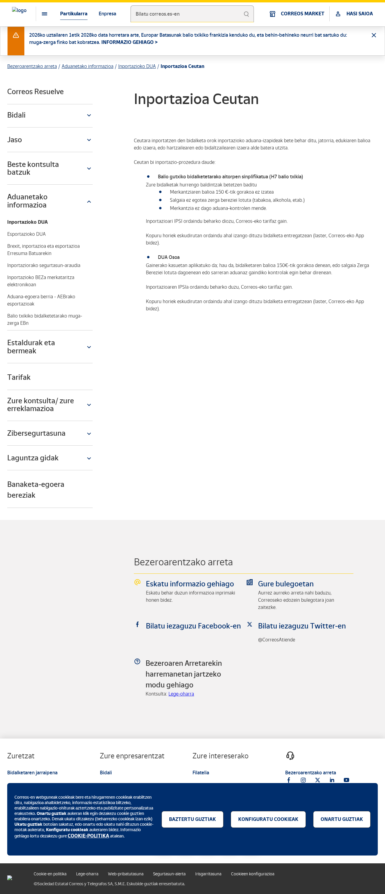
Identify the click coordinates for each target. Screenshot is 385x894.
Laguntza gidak (33, 457)
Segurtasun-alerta (169, 874)
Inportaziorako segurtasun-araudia (43, 265)
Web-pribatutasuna (125, 874)
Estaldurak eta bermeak (31, 346)
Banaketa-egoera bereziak (35, 489)
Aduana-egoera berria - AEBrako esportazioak (41, 300)
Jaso (14, 139)
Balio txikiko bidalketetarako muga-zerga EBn (44, 319)
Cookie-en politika (50, 874)
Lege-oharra (181, 694)
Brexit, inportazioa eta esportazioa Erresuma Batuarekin (43, 249)
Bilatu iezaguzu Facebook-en (193, 626)
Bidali (16, 115)
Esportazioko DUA (26, 234)
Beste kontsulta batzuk (33, 168)
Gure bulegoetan (286, 583)
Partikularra (74, 14)
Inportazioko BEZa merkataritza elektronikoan (40, 281)
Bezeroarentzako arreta (32, 66)
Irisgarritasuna (208, 874)
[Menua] (39, 13)
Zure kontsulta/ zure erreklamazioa (40, 404)
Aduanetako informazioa (87, 66)
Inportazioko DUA (137, 66)
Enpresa (107, 14)
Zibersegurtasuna (36, 433)
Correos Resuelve (35, 91)
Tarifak (19, 377)
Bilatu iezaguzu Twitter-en (302, 626)
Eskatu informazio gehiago (190, 583)
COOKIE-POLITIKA (88, 836)
